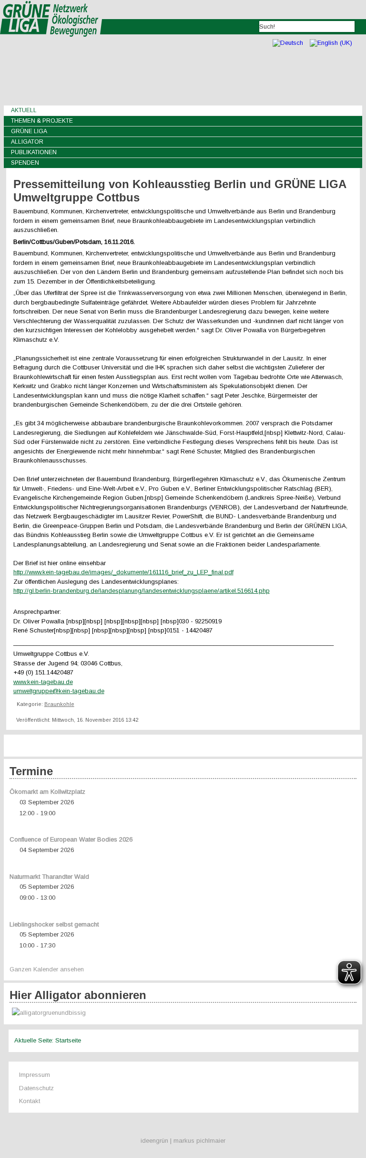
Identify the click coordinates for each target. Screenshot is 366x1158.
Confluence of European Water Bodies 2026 (71, 839)
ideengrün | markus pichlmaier (183, 1140)
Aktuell (24, 110)
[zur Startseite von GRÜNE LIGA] (51, 43)
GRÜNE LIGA (29, 131)
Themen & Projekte (42, 120)
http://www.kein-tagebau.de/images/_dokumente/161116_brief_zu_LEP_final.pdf (123, 572)
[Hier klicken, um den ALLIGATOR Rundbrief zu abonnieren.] (183, 1013)
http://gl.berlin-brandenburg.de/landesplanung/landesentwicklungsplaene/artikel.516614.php (141, 590)
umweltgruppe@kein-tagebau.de (58, 691)
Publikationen (34, 152)
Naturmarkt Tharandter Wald (49, 876)
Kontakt (29, 1101)
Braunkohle (59, 704)
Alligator (27, 141)
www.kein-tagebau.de (43, 681)
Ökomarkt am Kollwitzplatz (47, 791)
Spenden (25, 162)
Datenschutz (36, 1088)
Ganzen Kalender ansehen (47, 969)
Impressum (34, 1074)
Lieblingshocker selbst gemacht (54, 924)
